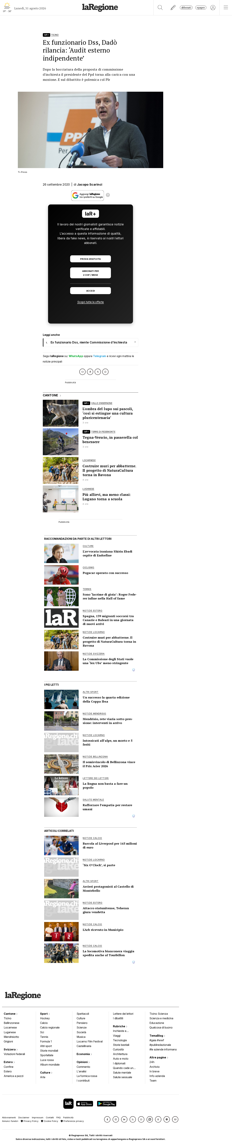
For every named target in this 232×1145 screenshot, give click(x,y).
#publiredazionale (160, 1045)
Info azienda (157, 1076)
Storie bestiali (121, 1045)
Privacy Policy (30, 1121)
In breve (154, 1071)
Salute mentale (122, 1072)
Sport (44, 1013)
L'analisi (81, 1071)
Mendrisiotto (11, 1037)
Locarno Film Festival (90, 1041)
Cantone (10, 1013)
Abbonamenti (9, 1117)
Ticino (7, 1018)
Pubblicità (68, 1117)
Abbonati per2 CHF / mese (90, 273)
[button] (107, 1119)
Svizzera (10, 1049)
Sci (42, 1032)
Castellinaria (84, 1046)
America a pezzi (13, 1076)
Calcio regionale (50, 1027)
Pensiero (82, 1023)
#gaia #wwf (156, 1040)
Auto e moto (120, 1058)
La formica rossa (87, 1076)
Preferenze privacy (73, 1121)
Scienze (82, 1027)
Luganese (10, 1032)
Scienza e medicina (161, 1018)
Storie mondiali (49, 1050)
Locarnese (10, 1027)
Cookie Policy (50, 1121)
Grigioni (8, 1041)
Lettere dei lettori (123, 1013)
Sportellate (46, 1055)
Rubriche (119, 1026)
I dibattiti (118, 1018)
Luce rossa (47, 1060)
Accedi (90, 291)
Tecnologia (120, 1040)
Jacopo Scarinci (89, 184)
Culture (45, 1072)
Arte (42, 1077)
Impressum (37, 1117)
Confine (8, 1066)
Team (152, 1080)
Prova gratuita (90, 259)
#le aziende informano (163, 1049)
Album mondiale (50, 1064)
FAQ (58, 1117)
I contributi (83, 1080)
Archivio (154, 1066)
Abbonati (186, 7)
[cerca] (160, 7)
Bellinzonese (11, 1023)
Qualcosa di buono (161, 1027)
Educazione (156, 1023)
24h (151, 1062)
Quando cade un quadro (123, 1068)
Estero (8, 1062)
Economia (84, 1054)
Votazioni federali (14, 1054)
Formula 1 (46, 1041)
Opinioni (82, 1062)
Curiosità (118, 1049)
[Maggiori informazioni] (108, 195)
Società (81, 1032)
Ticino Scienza (158, 1013)
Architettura (120, 1054)
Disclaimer (23, 1117)
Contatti (50, 1117)
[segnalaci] (173, 7)
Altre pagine (158, 1057)
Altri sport (46, 1046)
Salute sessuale (122, 1077)
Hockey (45, 1018)
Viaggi (116, 1035)
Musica (81, 1037)
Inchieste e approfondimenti (123, 1031)
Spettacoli (83, 1013)
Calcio (44, 1023)
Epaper (201, 7)
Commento (83, 1066)
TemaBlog (156, 1035)
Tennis (44, 1037)
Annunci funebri (10, 1121)
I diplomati (119, 1063)
